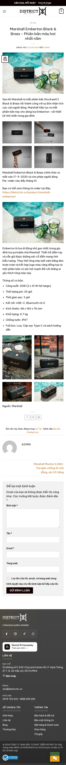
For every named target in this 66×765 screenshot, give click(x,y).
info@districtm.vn (12, 689)
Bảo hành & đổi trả (44, 715)
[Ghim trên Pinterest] (38, 417)
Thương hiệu (9, 729)
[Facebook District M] (6, 634)
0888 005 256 (27, 699)
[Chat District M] (33, 634)
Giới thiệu (8, 715)
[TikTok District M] (24, 634)
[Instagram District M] (15, 634)
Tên (9, 533)
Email (10, 548)
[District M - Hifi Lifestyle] (33, 11)
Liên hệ (7, 720)
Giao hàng (39, 729)
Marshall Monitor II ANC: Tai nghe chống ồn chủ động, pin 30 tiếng (49, 468)
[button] (4, 11)
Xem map (10, 676)
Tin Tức (33, 23)
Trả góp (38, 734)
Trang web (12, 563)
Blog (5, 724)
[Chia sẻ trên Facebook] (27, 417)
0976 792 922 (10, 699)
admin (46, 47)
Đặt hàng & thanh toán (46, 724)
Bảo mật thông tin (44, 720)
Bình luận (12, 505)
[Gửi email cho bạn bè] (33, 417)
